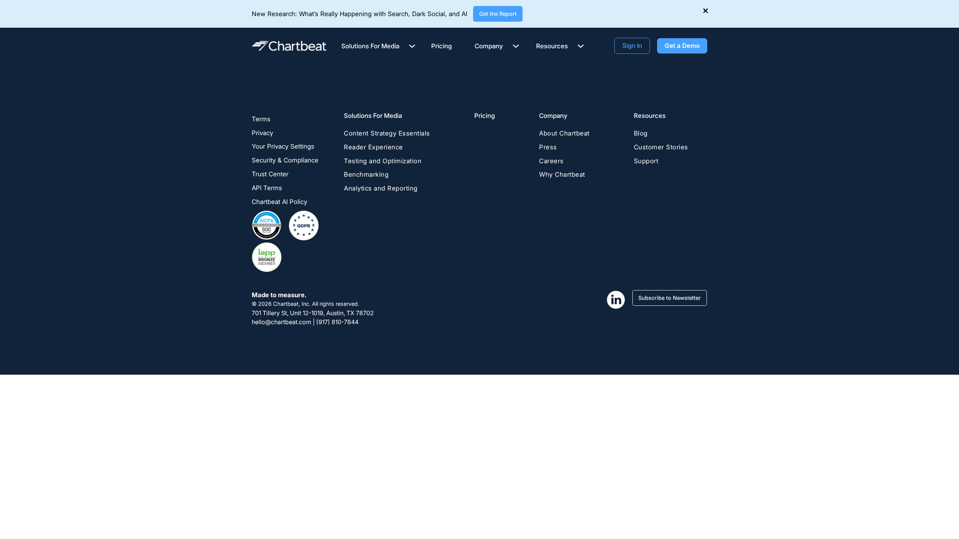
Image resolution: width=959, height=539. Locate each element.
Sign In (632, 45)
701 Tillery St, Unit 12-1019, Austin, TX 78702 (313, 313)
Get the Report (498, 13)
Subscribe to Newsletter (669, 298)
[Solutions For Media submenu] (412, 46)
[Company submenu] (516, 46)
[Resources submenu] (580, 46)
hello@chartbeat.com (281, 322)
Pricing (484, 115)
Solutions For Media (373, 115)
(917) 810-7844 (337, 322)
